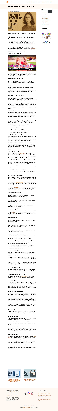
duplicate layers (33, 48)
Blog (10, 11)
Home (8, 11)
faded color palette (19, 182)
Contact (28, 405)
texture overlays (24, 276)
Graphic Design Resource (13, 391)
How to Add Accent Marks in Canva (44, 393)
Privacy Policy (32, 405)
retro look (23, 49)
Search (42, 9)
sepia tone (13, 212)
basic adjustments (22, 153)
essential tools (16, 100)
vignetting (16, 187)
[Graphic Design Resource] (12, 2)
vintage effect (31, 43)
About (25, 405)
